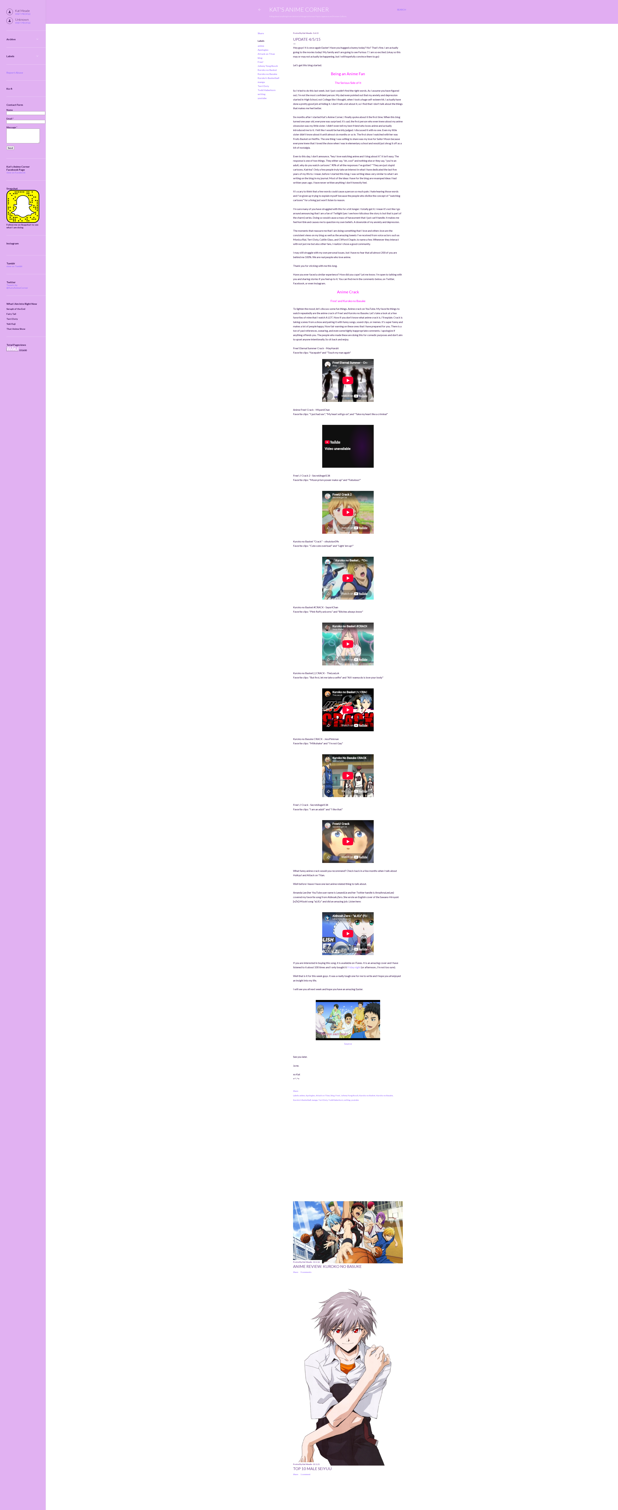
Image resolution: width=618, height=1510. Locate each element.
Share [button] (261, 33)
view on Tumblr (14, 266)
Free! (260, 62)
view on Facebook (15, 172)
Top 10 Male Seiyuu (312, 1468)
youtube (262, 98)
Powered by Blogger (334, 1494)
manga (261, 82)
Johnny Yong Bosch (268, 66)
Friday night (353, 967)
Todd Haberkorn (267, 90)
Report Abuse (14, 72)
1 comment (305, 1474)
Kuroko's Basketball (268, 78)
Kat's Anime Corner (299, 9)
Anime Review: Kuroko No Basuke (327, 1266)
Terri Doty (263, 86)
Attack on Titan (266, 53)
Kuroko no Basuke (267, 74)
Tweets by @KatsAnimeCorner (17, 286)
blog (260, 58)
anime (261, 45)
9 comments (305, 1272)
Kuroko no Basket (267, 70)
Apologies (263, 49)
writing (261, 94)
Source (348, 1043)
